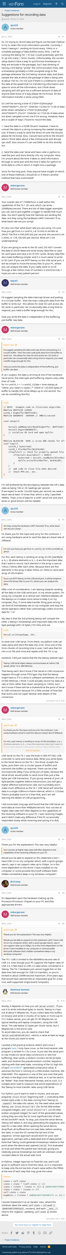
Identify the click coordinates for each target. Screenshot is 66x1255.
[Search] (62, 4)
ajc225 (6, 19)
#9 (63, 923)
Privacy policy (25, 1246)
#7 (63, 839)
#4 (63, 339)
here (14, 1048)
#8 (63, 893)
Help (35, 1246)
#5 (63, 519)
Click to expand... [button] (33, 750)
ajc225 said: (9, 725)
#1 (63, 36)
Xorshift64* (16, 1067)
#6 (63, 719)
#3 (63, 292)
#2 (63, 196)
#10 (62, 1001)
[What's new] (56, 4)
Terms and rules (9, 1246)
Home (43, 1246)
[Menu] (4, 4)
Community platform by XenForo (26, 1252)
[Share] (59, 37)
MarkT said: (9, 345)
